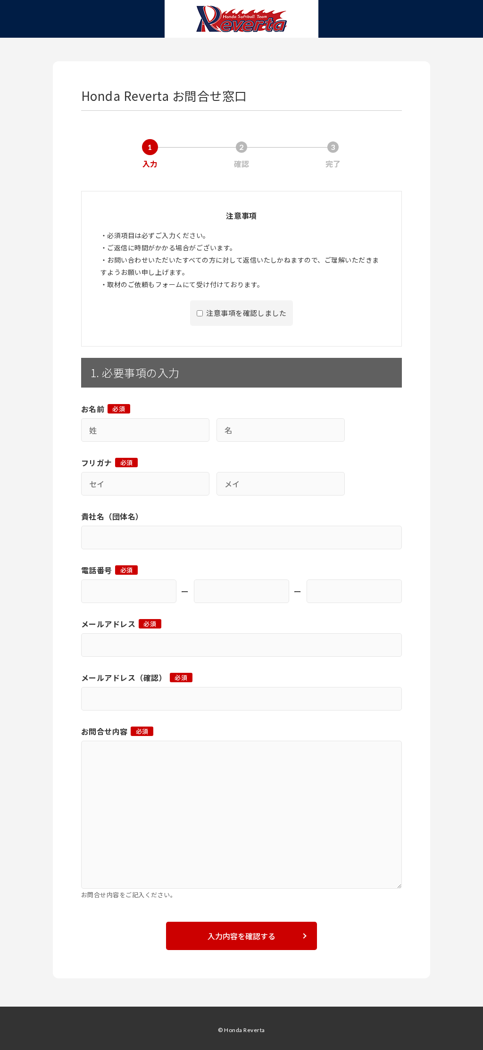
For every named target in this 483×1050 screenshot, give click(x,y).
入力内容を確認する (241, 936)
